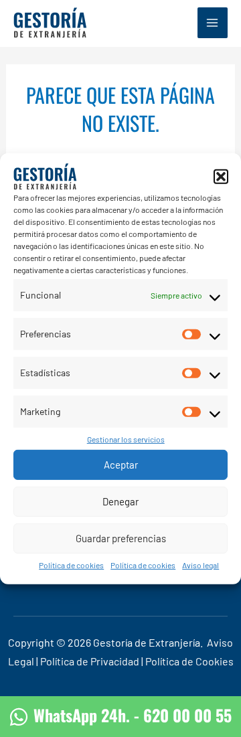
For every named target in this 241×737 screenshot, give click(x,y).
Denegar (120, 501)
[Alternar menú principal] (212, 22)
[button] (221, 176)
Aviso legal (200, 565)
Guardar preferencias (121, 538)
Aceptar (121, 465)
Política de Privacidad (89, 661)
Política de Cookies (189, 661)
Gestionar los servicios (126, 439)
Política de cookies (71, 565)
